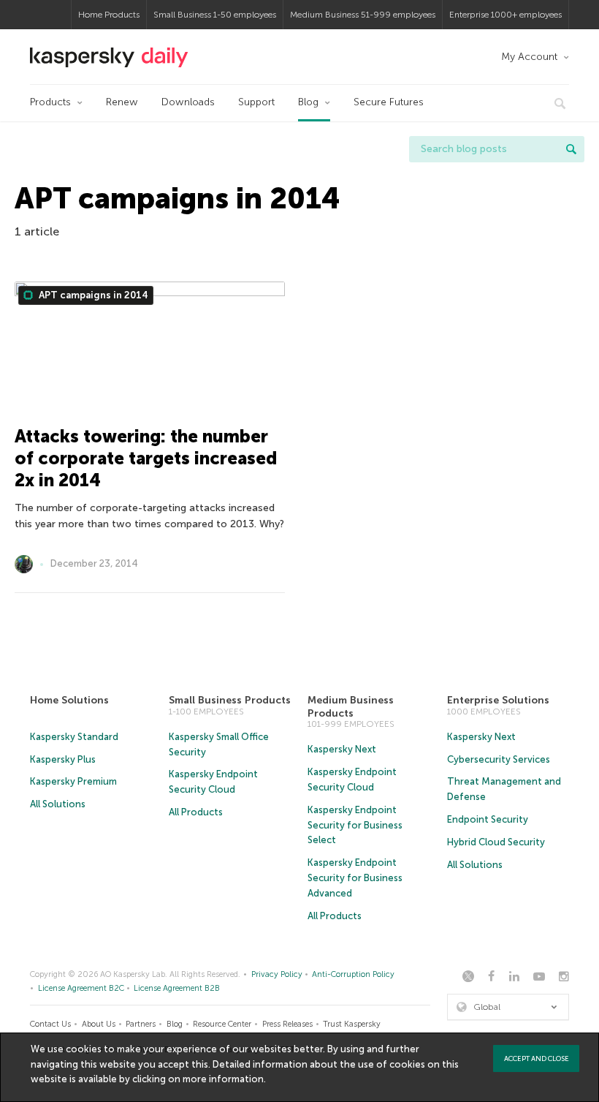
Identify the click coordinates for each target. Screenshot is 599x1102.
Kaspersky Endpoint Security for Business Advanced (355, 878)
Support (256, 102)
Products (50, 102)
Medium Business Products (351, 707)
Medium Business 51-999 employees (362, 15)
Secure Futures (389, 102)
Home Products (109, 15)
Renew (122, 102)
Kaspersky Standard (74, 736)
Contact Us (50, 1024)
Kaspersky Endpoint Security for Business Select (355, 825)
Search (571, 149)
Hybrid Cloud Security (496, 842)
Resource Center (222, 1024)
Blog (308, 102)
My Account (529, 56)
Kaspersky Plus (63, 759)
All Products (196, 812)
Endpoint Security (487, 819)
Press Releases (287, 1024)
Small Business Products (230, 700)
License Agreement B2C (81, 988)
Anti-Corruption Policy (353, 974)
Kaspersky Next (342, 749)
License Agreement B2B (177, 988)
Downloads (188, 102)
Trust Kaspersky (352, 1024)
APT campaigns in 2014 (92, 295)
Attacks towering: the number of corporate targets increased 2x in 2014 (146, 458)
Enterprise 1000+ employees (505, 15)
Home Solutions (69, 700)
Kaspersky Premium (73, 781)
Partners (141, 1024)
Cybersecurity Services (498, 759)
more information (223, 1078)
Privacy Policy (276, 974)
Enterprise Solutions (498, 700)
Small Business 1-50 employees (214, 15)
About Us (98, 1024)
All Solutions (57, 804)
